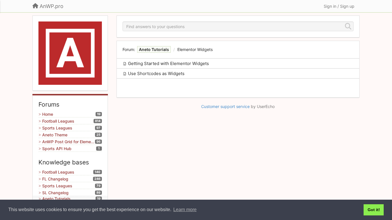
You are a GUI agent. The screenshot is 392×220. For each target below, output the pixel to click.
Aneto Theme (54, 134)
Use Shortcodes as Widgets (156, 73)
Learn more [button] (185, 209)
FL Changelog (55, 178)
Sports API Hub (56, 148)
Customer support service (225, 106)
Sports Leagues (57, 127)
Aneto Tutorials (56, 198)
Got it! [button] (374, 209)
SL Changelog (55, 192)
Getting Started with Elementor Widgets (168, 63)
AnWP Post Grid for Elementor (68, 141)
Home (47, 114)
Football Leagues (58, 121)
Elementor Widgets (195, 49)
